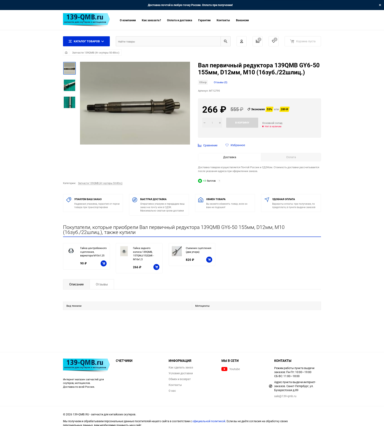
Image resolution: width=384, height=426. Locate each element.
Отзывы (102, 284)
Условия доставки (181, 373)
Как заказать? (151, 20)
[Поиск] (226, 41)
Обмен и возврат (180, 379)
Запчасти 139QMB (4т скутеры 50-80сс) (95, 52)
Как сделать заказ (181, 367)
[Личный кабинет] (242, 41)
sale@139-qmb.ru (285, 396)
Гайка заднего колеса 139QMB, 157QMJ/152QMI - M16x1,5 (143, 253)
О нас (172, 390)
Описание (76, 284)
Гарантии (204, 20)
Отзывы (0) (220, 82)
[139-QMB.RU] (86, 365)
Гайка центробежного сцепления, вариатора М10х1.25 (93, 251)
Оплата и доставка (179, 20)
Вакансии (242, 20)
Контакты (223, 20)
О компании (128, 20)
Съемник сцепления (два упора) (198, 250)
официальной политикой (208, 421)
